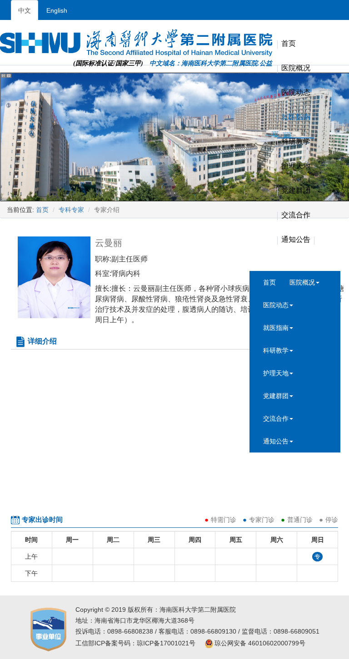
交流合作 (276, 418)
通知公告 (276, 441)
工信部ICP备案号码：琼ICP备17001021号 (135, 643)
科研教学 (276, 350)
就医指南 (276, 327)
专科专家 (71, 209)
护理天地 (276, 373)
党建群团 (276, 395)
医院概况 (302, 282)
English (56, 10)
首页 (288, 43)
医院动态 (276, 305)
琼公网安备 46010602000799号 (259, 643)
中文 (24, 10)
